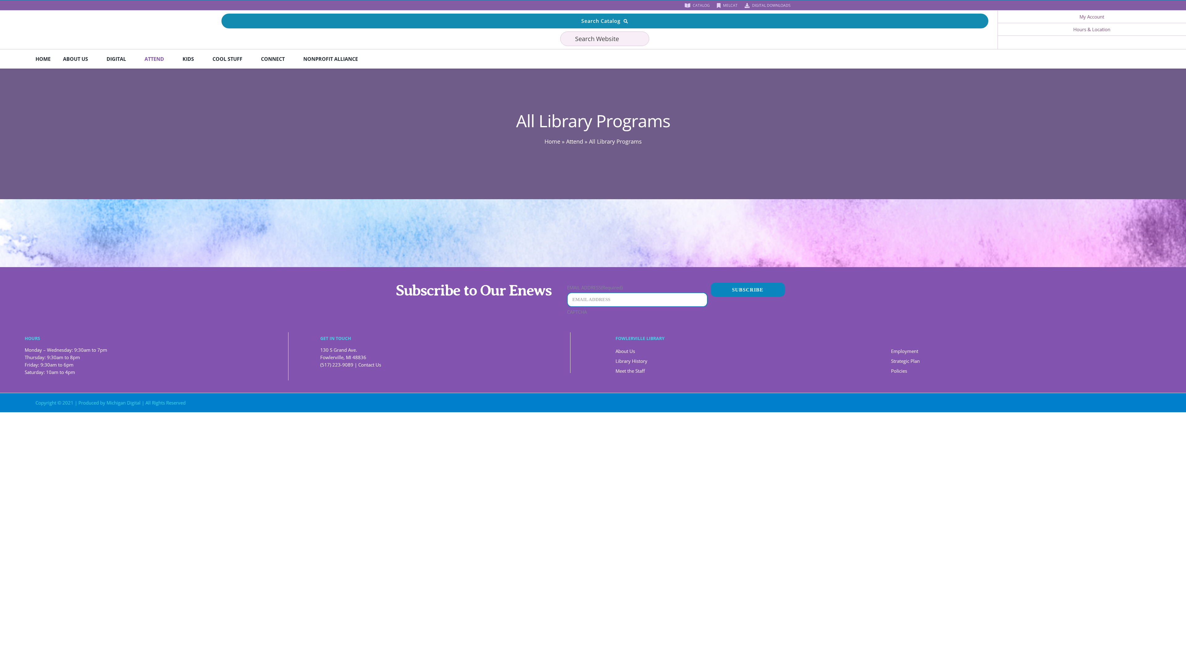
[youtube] (407, 5)
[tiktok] (427, 5)
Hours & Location (1091, 29)
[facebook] (397, 5)
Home (552, 141)
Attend (574, 141)
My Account (1091, 17)
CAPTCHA (577, 312)
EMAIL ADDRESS (595, 287)
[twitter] (1033, 402)
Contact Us (369, 365)
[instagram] (417, 5)
